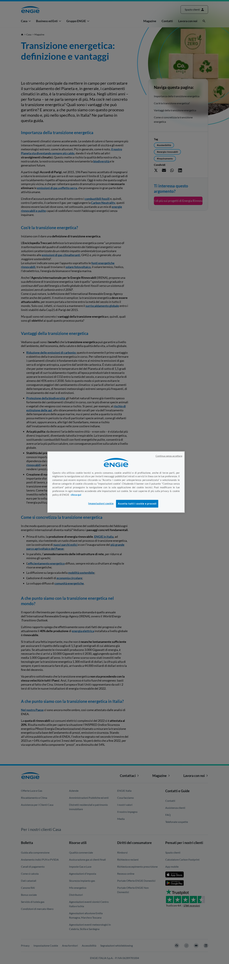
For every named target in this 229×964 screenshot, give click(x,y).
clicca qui (76, 494)
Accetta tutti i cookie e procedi (137, 503)
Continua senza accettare (169, 456)
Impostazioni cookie (100, 503)
